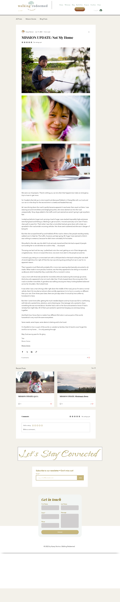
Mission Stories (31, 19)
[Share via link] (36, 352)
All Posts (19, 19)
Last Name (64, 504)
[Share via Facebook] (22, 352)
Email (37, 473)
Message (63, 512)
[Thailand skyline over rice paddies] (76, 382)
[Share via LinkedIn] (32, 352)
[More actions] (89, 32)
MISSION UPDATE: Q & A (28, 396)
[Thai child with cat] (35, 382)
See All (94, 368)
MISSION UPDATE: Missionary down (74, 396)
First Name (45, 504)
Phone (43, 521)
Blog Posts (43, 19)
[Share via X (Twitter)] (27, 352)
